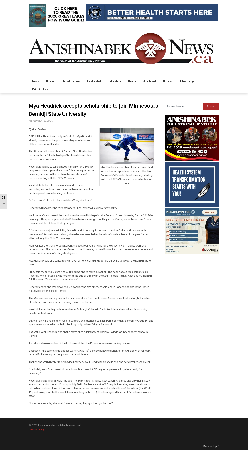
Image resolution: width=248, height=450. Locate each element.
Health (132, 81)
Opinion (50, 81)
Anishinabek (94, 81)
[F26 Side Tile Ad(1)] (192, 159)
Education (115, 81)
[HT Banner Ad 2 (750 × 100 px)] (152, 20)
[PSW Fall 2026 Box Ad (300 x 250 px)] (192, 252)
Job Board (149, 81)
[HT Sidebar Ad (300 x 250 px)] (192, 206)
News (35, 81)
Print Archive (40, 89)
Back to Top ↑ (211, 446)
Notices (167, 81)
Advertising (187, 81)
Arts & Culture (71, 81)
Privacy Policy (36, 429)
